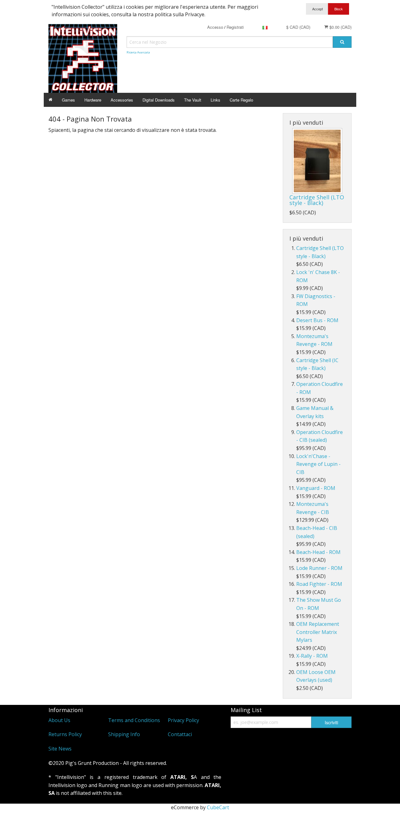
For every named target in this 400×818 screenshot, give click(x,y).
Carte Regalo (241, 100)
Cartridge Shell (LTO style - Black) (316, 200)
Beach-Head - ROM (318, 552)
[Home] (50, 100)
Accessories (122, 100)
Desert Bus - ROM (317, 320)
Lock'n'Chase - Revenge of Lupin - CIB (318, 464)
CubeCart (218, 807)
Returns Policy (65, 734)
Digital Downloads (158, 100)
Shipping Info (124, 734)
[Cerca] (342, 42)
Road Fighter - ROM (319, 584)
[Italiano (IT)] (265, 27)
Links (215, 100)
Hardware (92, 100)
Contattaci (180, 734)
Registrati (235, 27)
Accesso (215, 27)
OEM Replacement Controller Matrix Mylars (317, 632)
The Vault (192, 100)
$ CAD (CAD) (298, 27)
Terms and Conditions (134, 720)
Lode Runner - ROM (319, 568)
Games (68, 100)
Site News (60, 748)
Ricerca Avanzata (138, 52)
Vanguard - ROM (315, 488)
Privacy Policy (183, 720)
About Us (59, 720)
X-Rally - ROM (312, 655)
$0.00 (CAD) (340, 27)
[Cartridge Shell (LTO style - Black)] (317, 160)
